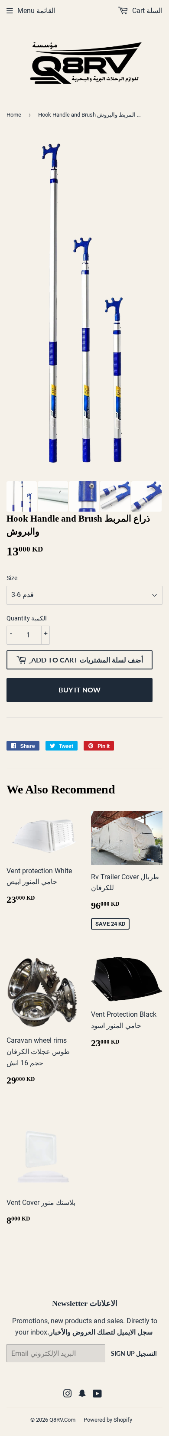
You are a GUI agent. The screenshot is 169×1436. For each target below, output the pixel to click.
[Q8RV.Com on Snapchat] (82, 1394)
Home (13, 114)
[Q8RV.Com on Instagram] (67, 1394)
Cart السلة (146, 11)
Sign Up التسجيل (134, 1353)
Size (11, 577)
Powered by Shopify (108, 1419)
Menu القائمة (36, 11)
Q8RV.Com (62, 1419)
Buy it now (79, 689)
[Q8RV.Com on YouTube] (97, 1394)
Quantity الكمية (26, 618)
